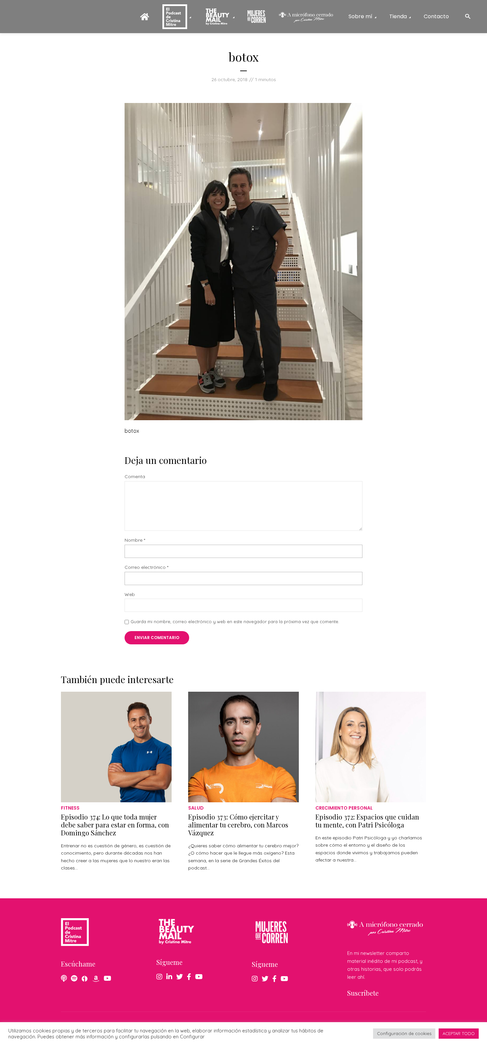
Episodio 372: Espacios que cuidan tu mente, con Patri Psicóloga (367, 820)
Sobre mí (360, 16)
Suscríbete (363, 992)
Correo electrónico (146, 567)
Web (130, 594)
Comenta (135, 476)
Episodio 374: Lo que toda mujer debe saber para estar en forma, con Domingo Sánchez (115, 824)
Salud (196, 808)
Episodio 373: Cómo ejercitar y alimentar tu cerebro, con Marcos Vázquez (238, 824)
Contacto (436, 16)
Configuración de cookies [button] (404, 1033)
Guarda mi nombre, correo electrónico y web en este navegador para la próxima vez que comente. (235, 621)
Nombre (135, 540)
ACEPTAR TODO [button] (459, 1033)
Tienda (398, 16)
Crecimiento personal (344, 808)
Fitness (70, 808)
